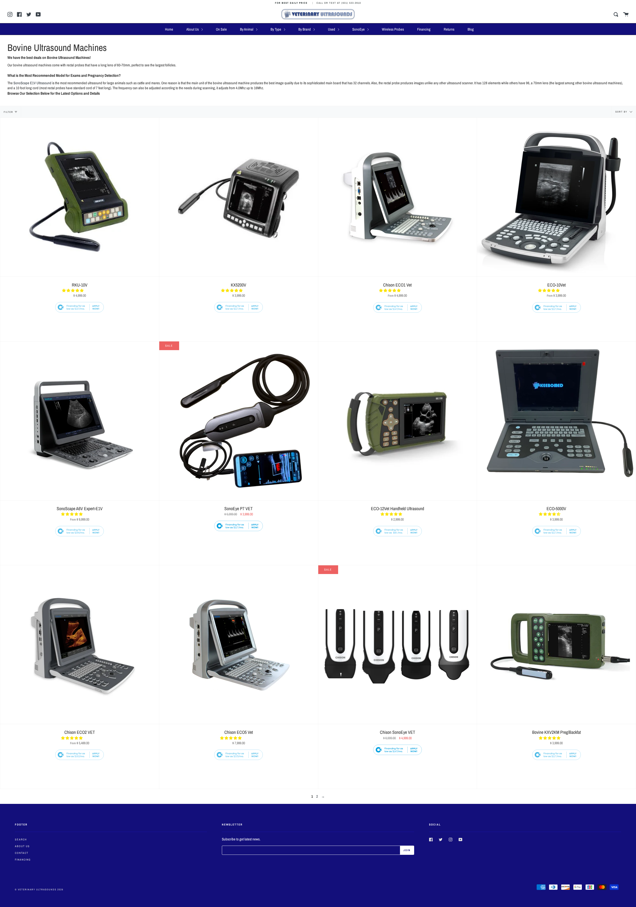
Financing (424, 29)
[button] (73, 290)
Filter (8, 112)
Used (332, 29)
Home (169, 29)
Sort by (621, 111)
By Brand (305, 29)
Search (21, 839)
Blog (471, 29)
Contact (21, 853)
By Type (276, 29)
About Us (192, 29)
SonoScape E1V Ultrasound (32, 83)
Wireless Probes (393, 29)
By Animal (247, 29)
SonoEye (358, 29)
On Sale (221, 29)
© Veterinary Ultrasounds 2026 (39, 889)
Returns (449, 29)
